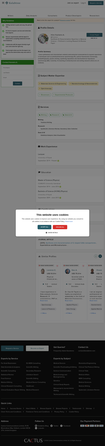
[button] (52, 232)
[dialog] (52, 223)
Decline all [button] (60, 227)
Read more (69, 221)
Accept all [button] (44, 227)
